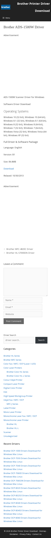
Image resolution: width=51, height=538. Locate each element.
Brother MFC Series (12, 359)
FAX (5, 392)
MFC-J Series (12, 404)
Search (41, 340)
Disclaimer (14, 534)
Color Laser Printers (13, 367)
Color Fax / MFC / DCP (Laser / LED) (20, 363)
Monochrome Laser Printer (16, 420)
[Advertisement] (25, 62)
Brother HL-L (13, 428)
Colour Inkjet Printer (13, 380)
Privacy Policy (25, 534)
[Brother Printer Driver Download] (5, 7)
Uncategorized (10, 436)
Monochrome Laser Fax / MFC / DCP (20, 416)
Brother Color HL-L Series (18, 375)
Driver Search (10, 335)
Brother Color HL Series (17, 371)
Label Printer (10, 408)
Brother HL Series (12, 355)
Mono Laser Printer (12, 412)
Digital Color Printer (13, 388)
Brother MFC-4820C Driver (19, 249)
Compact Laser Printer (14, 384)
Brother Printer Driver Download (33, 7)
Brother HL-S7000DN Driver (20, 252)
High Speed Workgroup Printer (18, 396)
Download (9, 168)
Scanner (7, 432)
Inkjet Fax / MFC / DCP (14, 400)
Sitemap (42, 531)
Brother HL (12, 424)
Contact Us (37, 534)
